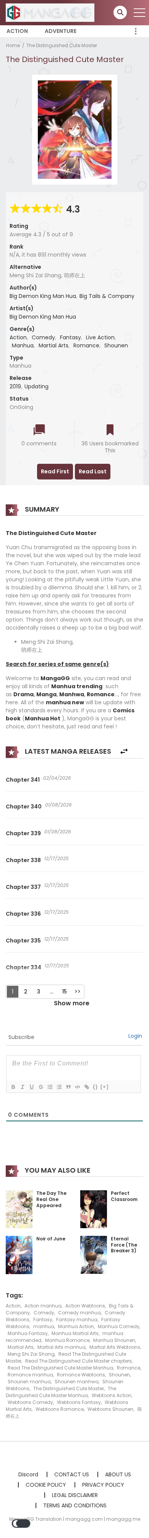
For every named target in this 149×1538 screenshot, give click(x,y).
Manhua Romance (67, 1340)
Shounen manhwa (77, 1381)
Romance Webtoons (81, 1374)
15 (64, 991)
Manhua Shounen (114, 1340)
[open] (139, 12)
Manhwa (71, 694)
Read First (55, 471)
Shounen (116, 345)
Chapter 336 (23, 914)
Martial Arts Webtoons (114, 1347)
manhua (43, 1326)
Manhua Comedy (118, 1326)
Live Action (100, 337)
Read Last (93, 471)
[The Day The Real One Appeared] (19, 1209)
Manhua (23, 345)
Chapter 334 (23, 967)
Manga (46, 694)
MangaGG (55, 678)
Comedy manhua (79, 1312)
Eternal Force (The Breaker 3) (124, 1244)
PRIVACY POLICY (103, 1485)
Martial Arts (53, 345)
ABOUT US (118, 1474)
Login (135, 1036)
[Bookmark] (110, 430)
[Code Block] (77, 1086)
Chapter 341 (23, 780)
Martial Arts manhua (61, 1347)
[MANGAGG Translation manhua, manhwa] (50, 12)
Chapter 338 (23, 860)
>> (77, 991)
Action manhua (43, 1305)
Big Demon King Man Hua (43, 296)
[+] (104, 1087)
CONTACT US (71, 1474)
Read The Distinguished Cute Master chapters (78, 1361)
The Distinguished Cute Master (61, 45)
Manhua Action (76, 1326)
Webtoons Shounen (110, 1409)
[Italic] (22, 1086)
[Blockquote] (68, 1086)
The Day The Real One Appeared (51, 1199)
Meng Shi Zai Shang (31, 1354)
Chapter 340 (24, 806)
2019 (15, 386)
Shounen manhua (29, 1381)
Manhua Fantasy (28, 1333)
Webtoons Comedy (30, 1402)
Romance (86, 345)
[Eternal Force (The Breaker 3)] (93, 1254)
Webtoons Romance (60, 1409)
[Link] (86, 1086)
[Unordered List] (58, 1086)
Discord (28, 1474)
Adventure (60, 31)
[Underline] (31, 1086)
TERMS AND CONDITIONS (75, 1505)
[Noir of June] (19, 1254)
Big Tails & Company (106, 296)
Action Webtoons (85, 1305)
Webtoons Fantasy (79, 1402)
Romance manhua (30, 1374)
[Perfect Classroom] (93, 1209)
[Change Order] (124, 751)
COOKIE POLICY (46, 1485)
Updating (36, 386)
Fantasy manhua (76, 1319)
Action (17, 31)
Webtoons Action (111, 1395)
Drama (23, 694)
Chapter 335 (23, 940)
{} (95, 1087)
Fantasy (70, 337)
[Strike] (40, 1086)
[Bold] (13, 1086)
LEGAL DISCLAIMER (75, 1495)
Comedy (43, 337)
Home (13, 45)
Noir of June (50, 1238)
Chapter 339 (23, 833)
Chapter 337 (23, 887)
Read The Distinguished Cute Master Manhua (60, 1368)
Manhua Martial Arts (75, 1333)
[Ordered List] (49, 1086)
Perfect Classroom (124, 1196)
